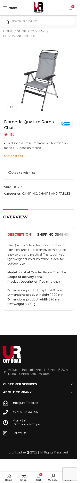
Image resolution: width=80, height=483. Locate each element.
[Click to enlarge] (11, 107)
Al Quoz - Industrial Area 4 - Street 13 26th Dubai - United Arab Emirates (38, 372)
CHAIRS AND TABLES (19, 36)
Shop (21, 31)
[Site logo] (38, 7)
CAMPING (38, 31)
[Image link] (12, 354)
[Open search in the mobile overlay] (38, 21)
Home (8, 31)
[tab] (19, 234)
